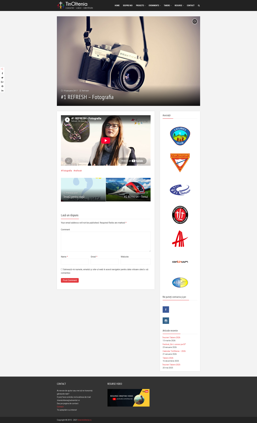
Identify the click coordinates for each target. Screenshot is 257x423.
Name (64, 256)
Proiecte (140, 5)
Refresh (85, 91)
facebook (166, 309)
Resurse (178, 5)
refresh (78, 170)
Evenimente (154, 5)
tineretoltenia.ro (84, 420)
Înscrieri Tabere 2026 (171, 337)
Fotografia (67, 170)
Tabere (167, 5)
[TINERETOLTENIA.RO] (75, 5)
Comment (65, 229)
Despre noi (128, 5)
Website (125, 256)
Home (117, 5)
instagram (166, 320)
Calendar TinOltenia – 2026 (174, 351)
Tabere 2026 (168, 358)
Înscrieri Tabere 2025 (171, 365)
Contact (190, 5)
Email (94, 256)
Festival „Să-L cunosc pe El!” (174, 344)
